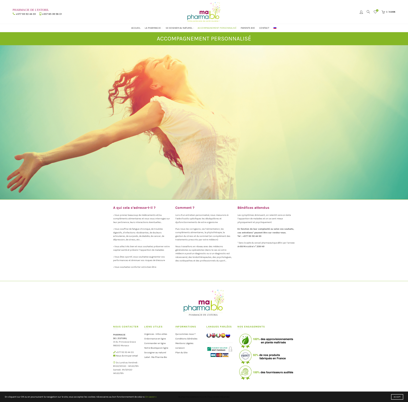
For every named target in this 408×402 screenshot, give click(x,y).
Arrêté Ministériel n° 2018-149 (250, 246)
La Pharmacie (153, 28)
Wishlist (377, 10)
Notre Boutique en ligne (156, 348)
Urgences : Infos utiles (155, 334)
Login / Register (361, 12)
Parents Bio (248, 28)
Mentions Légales (184, 343)
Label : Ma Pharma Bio (155, 357)
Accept (397, 397)
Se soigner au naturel (179, 28)
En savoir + (151, 396)
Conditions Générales (186, 338)
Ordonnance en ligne (155, 338)
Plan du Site (181, 352)
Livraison (180, 348)
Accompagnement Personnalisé (217, 28)
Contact (264, 28)
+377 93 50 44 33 (26, 13)
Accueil (136, 28)
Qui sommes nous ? (185, 334)
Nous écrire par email (127, 355)
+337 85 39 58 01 (52, 13)
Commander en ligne (155, 343)
